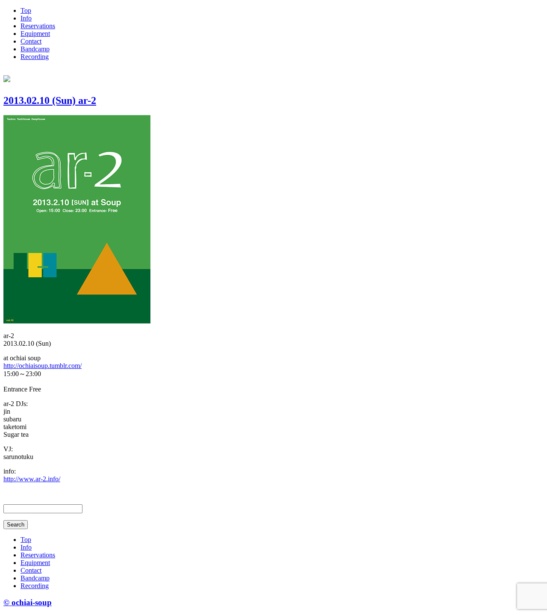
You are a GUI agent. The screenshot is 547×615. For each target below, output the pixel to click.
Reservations (38, 25)
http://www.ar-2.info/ (31, 479)
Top (26, 10)
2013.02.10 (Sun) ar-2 (49, 100)
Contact (31, 41)
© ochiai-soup (27, 602)
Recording (35, 56)
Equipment (35, 33)
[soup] (6, 77)
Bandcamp (35, 49)
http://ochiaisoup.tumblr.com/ (42, 365)
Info (26, 18)
